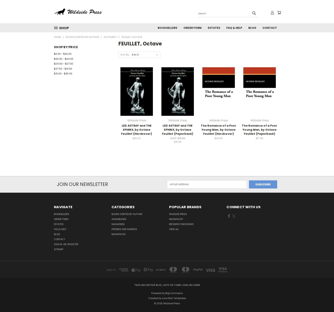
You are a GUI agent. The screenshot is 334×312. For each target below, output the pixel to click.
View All (174, 229)
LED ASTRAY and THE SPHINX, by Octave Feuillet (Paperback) (177, 130)
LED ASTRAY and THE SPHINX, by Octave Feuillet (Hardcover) (136, 130)
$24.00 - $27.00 (63, 64)
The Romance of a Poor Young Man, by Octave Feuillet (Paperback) (259, 130)
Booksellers (167, 28)
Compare (135, 91)
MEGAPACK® (176, 219)
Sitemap (58, 249)
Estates (214, 28)
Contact (269, 28)
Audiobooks (119, 219)
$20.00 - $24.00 (63, 59)
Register (72, 244)
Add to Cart (136, 98)
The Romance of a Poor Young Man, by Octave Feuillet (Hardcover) (218, 130)
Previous (324, 300)
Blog (252, 28)
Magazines (118, 224)
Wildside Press (178, 214)
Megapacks (119, 234)
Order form (192, 28)
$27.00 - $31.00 (63, 69)
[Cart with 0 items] (279, 12)
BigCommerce (174, 293)
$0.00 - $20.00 (63, 54)
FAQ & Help (234, 28)
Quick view (136, 83)
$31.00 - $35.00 (63, 73)
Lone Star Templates (174, 298)
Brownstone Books (181, 224)
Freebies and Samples (124, 229)
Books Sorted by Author (127, 214)
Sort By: (125, 54)
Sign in (58, 244)
